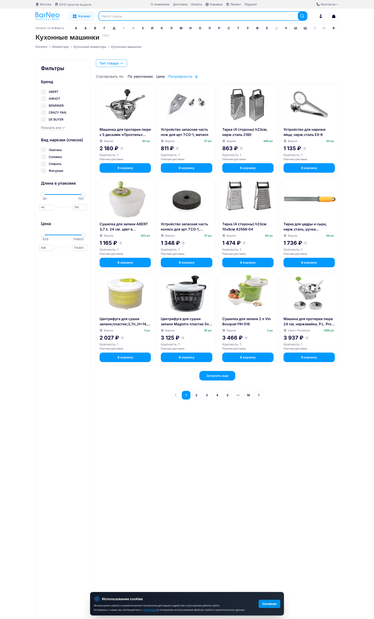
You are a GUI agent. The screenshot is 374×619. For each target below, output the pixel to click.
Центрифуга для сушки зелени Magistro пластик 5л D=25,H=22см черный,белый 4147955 (186, 322)
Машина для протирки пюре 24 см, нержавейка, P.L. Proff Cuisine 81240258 (309, 322)
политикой (150, 609)
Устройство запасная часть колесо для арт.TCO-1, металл (184, 227)
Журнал (251, 4)
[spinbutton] (46, 207)
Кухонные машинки (126, 46)
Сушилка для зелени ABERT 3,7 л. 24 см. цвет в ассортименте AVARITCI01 (124, 227)
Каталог (41, 46)
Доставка (180, 4)
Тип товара (109, 63)
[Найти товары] (302, 16)
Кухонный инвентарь (90, 46)
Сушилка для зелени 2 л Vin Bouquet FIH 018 (246, 321)
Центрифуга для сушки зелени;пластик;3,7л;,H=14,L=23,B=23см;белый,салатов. (125, 322)
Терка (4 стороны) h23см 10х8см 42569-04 (244, 226)
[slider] (42, 194)
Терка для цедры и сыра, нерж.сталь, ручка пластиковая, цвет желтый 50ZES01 (307, 227)
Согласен (269, 604)
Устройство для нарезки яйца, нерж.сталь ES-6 (305, 132)
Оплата (196, 4)
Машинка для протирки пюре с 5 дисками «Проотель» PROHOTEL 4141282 (125, 132)
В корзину (125, 168)
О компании (160, 4)
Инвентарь (60, 46)
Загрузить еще (217, 375)
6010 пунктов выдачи (75, 4)
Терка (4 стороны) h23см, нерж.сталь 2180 (245, 132)
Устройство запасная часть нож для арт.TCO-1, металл (184, 132)
